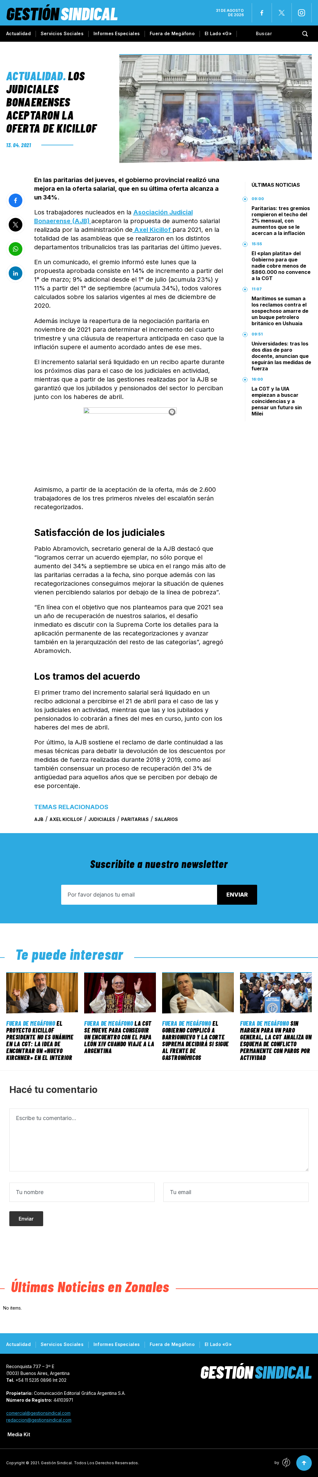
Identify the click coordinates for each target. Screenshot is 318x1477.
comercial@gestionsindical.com (38, 1413)
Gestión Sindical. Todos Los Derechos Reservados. (90, 1463)
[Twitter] (281, 13)
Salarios (166, 819)
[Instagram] (301, 13)
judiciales (101, 819)
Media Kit (18, 1434)
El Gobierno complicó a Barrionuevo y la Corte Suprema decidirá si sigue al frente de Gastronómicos (195, 1040)
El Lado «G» (218, 33)
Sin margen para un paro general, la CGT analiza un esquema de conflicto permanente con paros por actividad (276, 1040)
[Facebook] (262, 13)
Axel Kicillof (152, 229)
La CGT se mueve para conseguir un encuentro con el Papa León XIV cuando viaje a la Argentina (119, 1037)
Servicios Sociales (62, 33)
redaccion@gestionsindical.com (38, 1420)
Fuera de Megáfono (172, 33)
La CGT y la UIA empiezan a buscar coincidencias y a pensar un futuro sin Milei (277, 401)
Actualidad (18, 33)
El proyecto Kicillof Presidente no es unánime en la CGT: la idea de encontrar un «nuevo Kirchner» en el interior (39, 1040)
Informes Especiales (116, 33)
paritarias (135, 819)
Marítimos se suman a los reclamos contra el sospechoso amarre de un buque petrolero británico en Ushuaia (280, 310)
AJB (38, 819)
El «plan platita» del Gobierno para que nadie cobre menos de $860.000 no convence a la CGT (281, 265)
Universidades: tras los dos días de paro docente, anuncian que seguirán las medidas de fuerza (281, 356)
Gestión (62, 13)
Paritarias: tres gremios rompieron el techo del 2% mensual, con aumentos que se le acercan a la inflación (281, 220)
